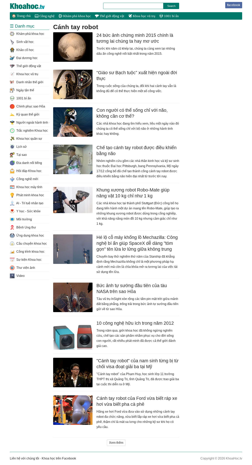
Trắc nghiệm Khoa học (32, 130)
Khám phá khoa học (76, 16)
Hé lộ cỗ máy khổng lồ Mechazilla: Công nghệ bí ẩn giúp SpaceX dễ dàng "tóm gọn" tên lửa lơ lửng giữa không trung (137, 243)
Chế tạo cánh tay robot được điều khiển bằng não (136, 150)
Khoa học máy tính (29, 187)
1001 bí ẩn (171, 16)
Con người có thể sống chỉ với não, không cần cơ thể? (132, 113)
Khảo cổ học (25, 50)
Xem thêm (116, 442)
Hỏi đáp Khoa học (29, 171)
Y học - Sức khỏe (28, 211)
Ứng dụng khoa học (30, 235)
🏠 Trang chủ (21, 16)
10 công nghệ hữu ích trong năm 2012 (135, 323)
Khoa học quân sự (29, 138)
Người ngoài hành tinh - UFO (32, 122)
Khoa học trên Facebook (59, 458)
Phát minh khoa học (30, 195)
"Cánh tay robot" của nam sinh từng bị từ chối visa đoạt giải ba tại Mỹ (137, 363)
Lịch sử (21, 146)
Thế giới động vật (111, 16)
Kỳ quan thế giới (27, 114)
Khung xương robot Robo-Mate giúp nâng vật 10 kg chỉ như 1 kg (133, 192)
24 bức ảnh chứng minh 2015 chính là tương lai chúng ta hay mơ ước (134, 38)
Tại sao (21, 154)
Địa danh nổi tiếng (29, 163)
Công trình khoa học (30, 251)
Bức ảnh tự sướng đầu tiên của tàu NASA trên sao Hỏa (131, 288)
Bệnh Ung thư (26, 227)
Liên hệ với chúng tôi (24, 458)
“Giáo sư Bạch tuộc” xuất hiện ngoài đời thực (136, 75)
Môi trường (24, 219)
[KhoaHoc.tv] (31, 6)
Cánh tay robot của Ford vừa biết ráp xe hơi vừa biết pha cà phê (136, 401)
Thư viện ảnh (25, 267)
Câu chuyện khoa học (31, 243)
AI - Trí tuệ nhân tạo (29, 203)
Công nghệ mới (27, 179)
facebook (233, 5)
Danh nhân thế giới (29, 82)
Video (20, 275)
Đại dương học (27, 58)
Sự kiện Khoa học (29, 259)
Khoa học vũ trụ (143, 16)
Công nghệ (47, 16)
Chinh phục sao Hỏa (30, 106)
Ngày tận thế (25, 90)
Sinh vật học (25, 41)
